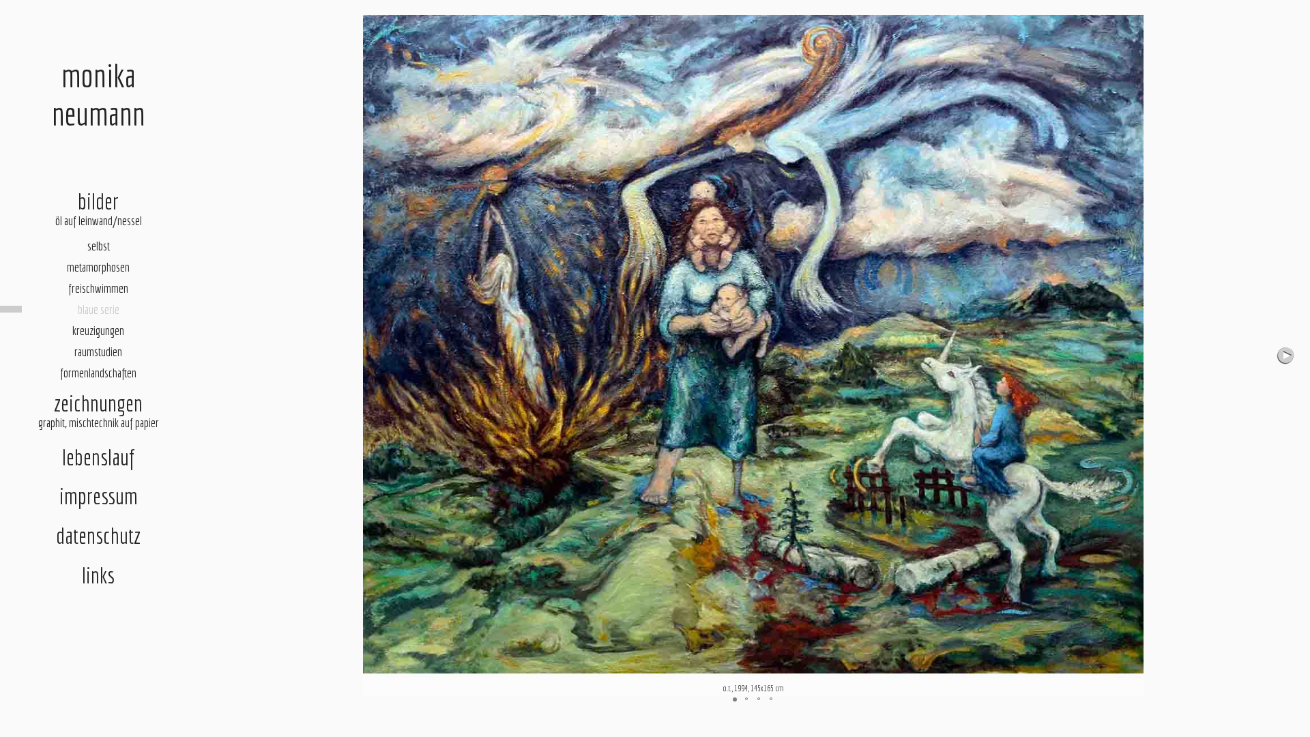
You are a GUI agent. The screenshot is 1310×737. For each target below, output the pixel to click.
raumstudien (98, 352)
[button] (1287, 355)
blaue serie (98, 309)
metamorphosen (98, 267)
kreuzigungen (98, 330)
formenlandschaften (98, 373)
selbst (98, 246)
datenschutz (98, 535)
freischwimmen (98, 288)
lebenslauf (98, 457)
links (98, 575)
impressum (98, 496)
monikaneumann (98, 94)
